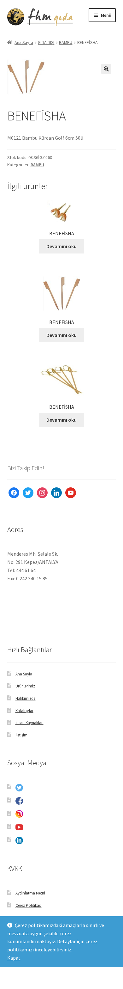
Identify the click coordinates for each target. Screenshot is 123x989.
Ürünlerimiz (25, 686)
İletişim (21, 735)
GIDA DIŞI (46, 42)
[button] (106, 69)
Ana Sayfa (24, 42)
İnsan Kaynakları (29, 722)
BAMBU (65, 42)
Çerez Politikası (28, 905)
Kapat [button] (13, 958)
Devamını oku (61, 246)
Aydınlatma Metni (30, 893)
